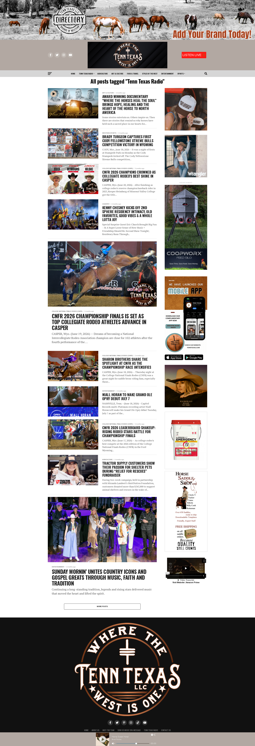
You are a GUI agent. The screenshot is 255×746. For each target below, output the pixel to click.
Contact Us (166, 730)
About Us (95, 730)
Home (73, 73)
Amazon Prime (192, 582)
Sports (180, 73)
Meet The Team (108, 730)
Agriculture (102, 73)
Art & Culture (117, 73)
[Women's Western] (186, 177)
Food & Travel (132, 73)
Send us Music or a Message (129, 730)
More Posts (102, 606)
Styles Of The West (150, 73)
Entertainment (167, 73)
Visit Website (178, 582)
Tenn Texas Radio (86, 73)
